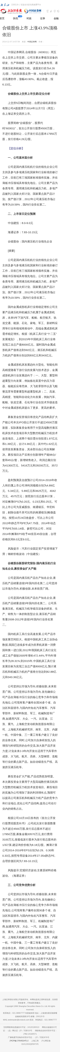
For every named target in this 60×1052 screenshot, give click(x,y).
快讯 (15, 18)
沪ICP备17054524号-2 (19, 1041)
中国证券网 (32, 42)
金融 (56, 18)
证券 (42, 18)
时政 (29, 18)
